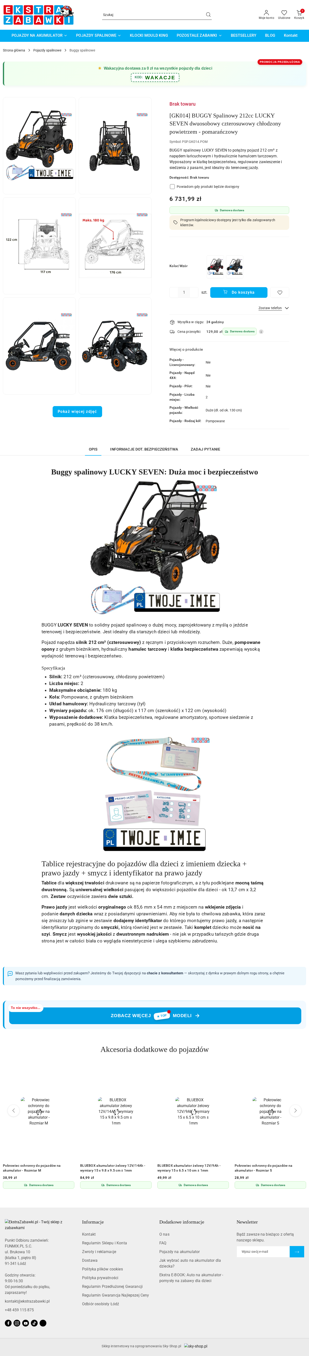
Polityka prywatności (100, 1278)
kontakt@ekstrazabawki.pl (27, 1301)
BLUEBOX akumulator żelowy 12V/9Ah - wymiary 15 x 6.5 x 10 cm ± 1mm (111, 1168)
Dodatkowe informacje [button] (181, 1222)
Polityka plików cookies (102, 1269)
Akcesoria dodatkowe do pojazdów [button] (154, 1049)
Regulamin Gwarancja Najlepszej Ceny (115, 1295)
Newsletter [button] (247, 1222)
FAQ (162, 1243)
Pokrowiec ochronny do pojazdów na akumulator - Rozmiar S (186, 1168)
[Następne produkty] (295, 1111)
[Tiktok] (34, 1323)
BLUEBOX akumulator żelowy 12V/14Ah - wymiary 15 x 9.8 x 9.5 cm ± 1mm (35, 1168)
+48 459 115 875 (19, 1310)
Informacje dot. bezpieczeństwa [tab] (144, 449)
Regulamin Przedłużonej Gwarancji (112, 1286)
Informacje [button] (93, 1222)
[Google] (43, 1323)
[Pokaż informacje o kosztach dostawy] (261, 331)
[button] (39, 145)
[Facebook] (8, 1323)
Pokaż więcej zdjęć (77, 411)
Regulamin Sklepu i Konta (104, 1243)
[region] (225, 266)
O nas (164, 1234)
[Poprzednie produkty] (13, 1111)
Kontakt (89, 1234)
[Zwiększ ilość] (194, 292)
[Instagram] (17, 1323)
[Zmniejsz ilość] (173, 292)
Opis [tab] (93, 449)
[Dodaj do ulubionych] (279, 292)
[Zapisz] (297, 1251)
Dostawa (90, 1260)
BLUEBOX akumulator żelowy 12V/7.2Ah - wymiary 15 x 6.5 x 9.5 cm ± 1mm (268, 1168)
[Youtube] (25, 1323)
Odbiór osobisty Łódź (100, 1304)
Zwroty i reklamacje (99, 1251)
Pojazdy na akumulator (179, 1251)
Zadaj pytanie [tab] (205, 449)
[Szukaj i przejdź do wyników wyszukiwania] (208, 15)
